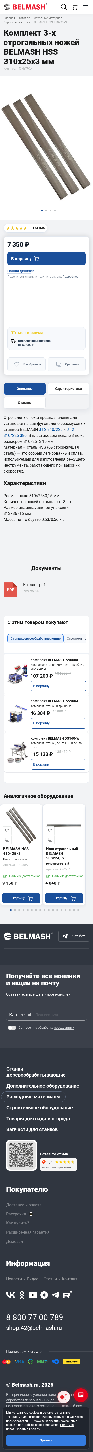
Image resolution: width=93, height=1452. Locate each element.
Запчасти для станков (32, 1129)
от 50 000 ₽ (26, 345)
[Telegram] (55, 1295)
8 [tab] (40, 913)
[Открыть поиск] (64, 6)
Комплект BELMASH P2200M (54, 701)
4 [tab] (23, 913)
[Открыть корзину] (75, 6)
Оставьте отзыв (54, 1154)
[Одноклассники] (22, 1295)
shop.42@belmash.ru (34, 1327)
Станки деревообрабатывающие (36, 1072)
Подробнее (70, 276)
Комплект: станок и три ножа (51, 706)
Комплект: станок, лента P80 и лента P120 (56, 745)
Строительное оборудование (39, 1108)
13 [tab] (61, 913)
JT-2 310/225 (50, 429)
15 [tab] (69, 913)
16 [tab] (73, 913)
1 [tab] (10, 913)
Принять (46, 1440)
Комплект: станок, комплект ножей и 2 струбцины (58, 666)
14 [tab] (65, 913)
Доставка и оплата (24, 1205)
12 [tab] (57, 913)
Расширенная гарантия (28, 1232)
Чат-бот (78, 936)
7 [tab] (35, 913)
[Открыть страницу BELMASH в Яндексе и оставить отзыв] (21, 1155)
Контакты (71, 1279)
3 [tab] (19, 913)
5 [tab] (27, 913)
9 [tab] (44, 913)
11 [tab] (52, 913)
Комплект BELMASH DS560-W (55, 738)
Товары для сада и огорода (38, 1119)
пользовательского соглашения (33, 1406)
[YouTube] (33, 1295)
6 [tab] (31, 913)
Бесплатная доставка (34, 341)
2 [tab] (14, 913)
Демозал (14, 1241)
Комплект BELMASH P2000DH (55, 660)
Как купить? (17, 1223)
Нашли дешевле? (21, 271)
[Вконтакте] (10, 1295)
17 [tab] (78, 913)
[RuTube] (67, 1295)
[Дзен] (44, 1295)
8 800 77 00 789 (34, 1317)
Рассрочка (16, 1214)
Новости (14, 1279)
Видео (32, 1279)
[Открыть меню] (86, 6)
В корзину (41, 686)
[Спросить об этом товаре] (63, 1397)
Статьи (50, 1279)
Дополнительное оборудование (42, 1086)
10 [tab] (48, 913)
